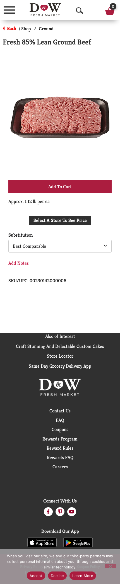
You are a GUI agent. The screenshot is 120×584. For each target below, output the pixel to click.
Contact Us (60, 411)
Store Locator (60, 356)
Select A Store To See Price (60, 220)
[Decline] (110, 566)
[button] (60, 186)
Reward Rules (60, 448)
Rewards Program (60, 439)
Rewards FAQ (60, 457)
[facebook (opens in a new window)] (48, 513)
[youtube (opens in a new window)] (71, 513)
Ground (46, 29)
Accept (36, 575)
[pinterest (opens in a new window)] (60, 513)
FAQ (60, 420)
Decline (57, 575)
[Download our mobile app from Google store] (78, 542)
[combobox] (60, 246)
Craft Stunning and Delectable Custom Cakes (60, 346)
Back (11, 28)
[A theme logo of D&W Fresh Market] (45, 9)
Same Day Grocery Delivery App (60, 366)
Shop (26, 29)
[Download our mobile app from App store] (42, 542)
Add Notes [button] (18, 263)
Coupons (60, 429)
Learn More (82, 575)
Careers (60, 467)
